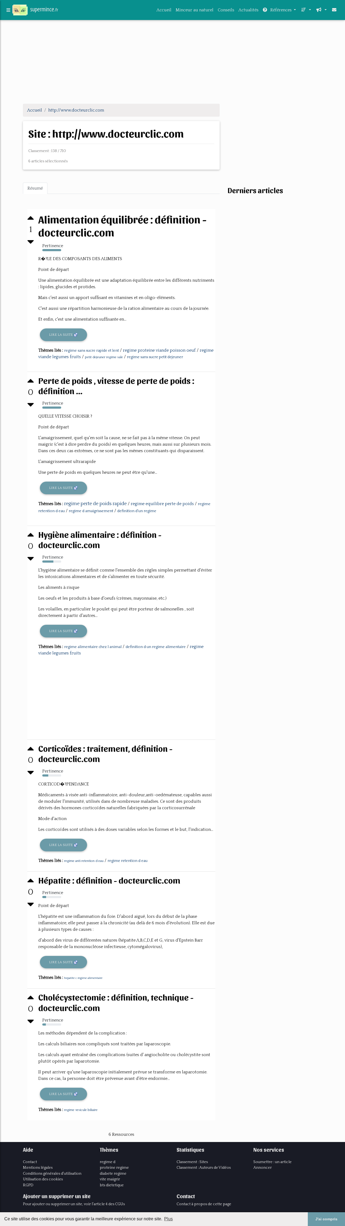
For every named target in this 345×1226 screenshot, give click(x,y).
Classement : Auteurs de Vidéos (204, 1167)
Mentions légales (38, 1167)
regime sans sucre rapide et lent (91, 350)
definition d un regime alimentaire (156, 647)
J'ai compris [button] (326, 1219)
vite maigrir (110, 1179)
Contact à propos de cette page (204, 1204)
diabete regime (113, 1173)
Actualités (248, 10)
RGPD (28, 1185)
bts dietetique (112, 1185)
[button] (305, 10)
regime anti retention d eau (84, 861)
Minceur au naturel (194, 10)
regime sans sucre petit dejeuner (155, 357)
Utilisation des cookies (43, 1179)
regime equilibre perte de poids (162, 503)
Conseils (226, 10)
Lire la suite (61, 335)
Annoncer (262, 1167)
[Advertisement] (172, 61)
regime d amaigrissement (91, 511)
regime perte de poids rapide (95, 503)
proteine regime (114, 1167)
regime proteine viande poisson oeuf (159, 350)
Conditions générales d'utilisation (52, 1173)
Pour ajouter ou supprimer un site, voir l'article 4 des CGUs (74, 1204)
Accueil (164, 10)
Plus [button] (168, 1219)
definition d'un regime (136, 511)
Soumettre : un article (272, 1162)
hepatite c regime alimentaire (83, 978)
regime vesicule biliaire (81, 1110)
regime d (107, 1162)
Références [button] (281, 10)
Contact (30, 1162)
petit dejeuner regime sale (104, 357)
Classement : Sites (192, 1162)
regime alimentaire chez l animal (93, 647)
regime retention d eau (127, 861)
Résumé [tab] (35, 188)
